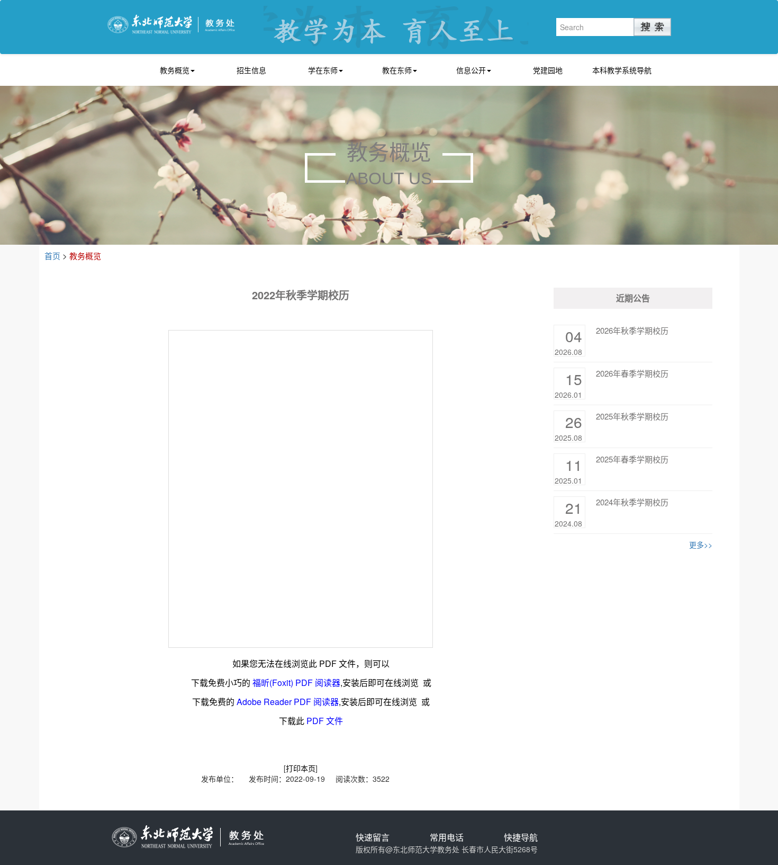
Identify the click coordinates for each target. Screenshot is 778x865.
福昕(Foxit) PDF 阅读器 (296, 682)
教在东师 (397, 70)
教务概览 (174, 70)
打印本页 (300, 768)
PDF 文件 (324, 721)
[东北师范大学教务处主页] (171, 23)
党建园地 (548, 70)
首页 (52, 255)
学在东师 (323, 70)
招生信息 (251, 70)
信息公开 (471, 70)
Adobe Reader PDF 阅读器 (288, 701)
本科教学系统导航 (622, 70)
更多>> (700, 544)
